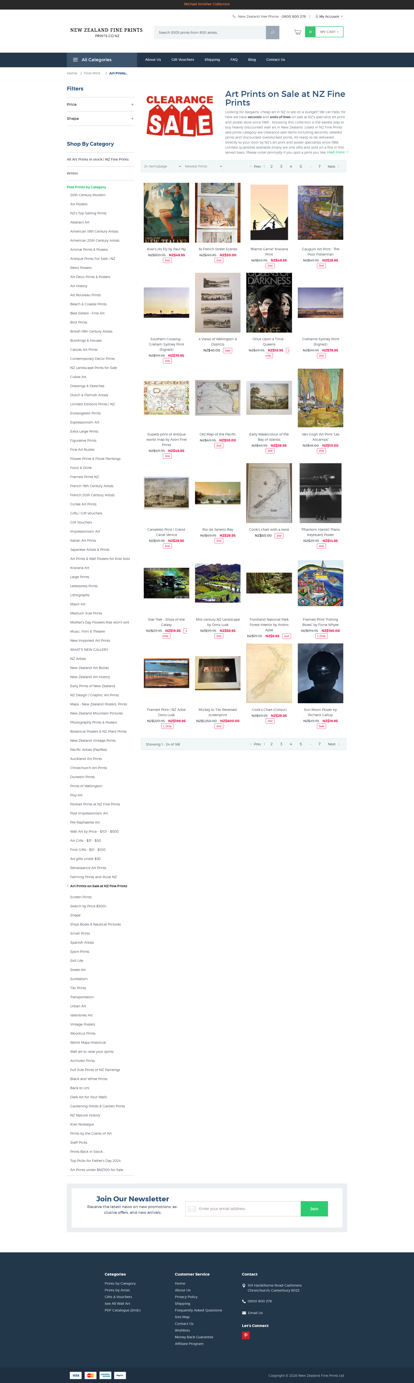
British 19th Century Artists (91, 331)
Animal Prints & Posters (89, 249)
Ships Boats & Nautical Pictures (95, 924)
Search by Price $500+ (88, 906)
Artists (72, 173)
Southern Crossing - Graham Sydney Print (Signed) (166, 344)
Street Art (78, 970)
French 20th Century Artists (92, 495)
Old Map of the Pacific (218, 434)
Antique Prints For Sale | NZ (92, 259)
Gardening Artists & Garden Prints (97, 1106)
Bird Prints (78, 322)
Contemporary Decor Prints (92, 359)
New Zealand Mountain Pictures (96, 713)
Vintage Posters (82, 1024)
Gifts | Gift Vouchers (86, 513)
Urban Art (78, 1006)
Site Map (182, 1317)
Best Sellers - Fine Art (87, 313)
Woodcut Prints (82, 1033)
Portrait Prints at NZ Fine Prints (95, 804)
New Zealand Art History (90, 677)
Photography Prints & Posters (93, 722)
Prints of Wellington (86, 786)
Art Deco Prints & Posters (90, 277)
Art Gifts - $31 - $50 (85, 840)
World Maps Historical (88, 1042)
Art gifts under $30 (85, 859)
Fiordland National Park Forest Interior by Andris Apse (269, 624)
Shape (75, 915)
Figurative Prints (83, 440)
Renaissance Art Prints (88, 868)
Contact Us (275, 59)
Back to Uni (79, 1088)
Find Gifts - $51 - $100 (88, 850)
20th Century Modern (87, 195)
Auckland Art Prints (86, 759)
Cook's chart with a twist (269, 529)
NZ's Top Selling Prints (88, 213)
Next (332, 166)
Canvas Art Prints (84, 349)
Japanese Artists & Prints (89, 549)
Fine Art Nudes (82, 449)
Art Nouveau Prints (85, 295)
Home (180, 1283)
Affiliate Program (189, 1344)
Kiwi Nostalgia (82, 1124)
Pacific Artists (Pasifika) (88, 749)
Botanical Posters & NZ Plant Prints (98, 731)
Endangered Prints (85, 413)
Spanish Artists (82, 942)
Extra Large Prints (84, 431)
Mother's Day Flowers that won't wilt (99, 622)
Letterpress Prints (84, 586)
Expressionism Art (84, 422)
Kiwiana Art (79, 568)
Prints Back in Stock (86, 1151)
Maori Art (77, 604)
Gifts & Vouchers (118, 1297)
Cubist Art (78, 377)
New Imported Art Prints (90, 640)
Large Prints (79, 577)
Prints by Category (120, 1283)
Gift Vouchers (183, 59)
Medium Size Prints (86, 613)
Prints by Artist (117, 1290)
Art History (78, 286)
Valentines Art (81, 1015)
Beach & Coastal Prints (88, 304)
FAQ (234, 59)
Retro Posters (81, 268)
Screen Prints (81, 897)
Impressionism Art (85, 531)
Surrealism (79, 979)
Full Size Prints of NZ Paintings (95, 1070)
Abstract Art (79, 222)
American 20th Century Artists (94, 240)
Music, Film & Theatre (87, 631)
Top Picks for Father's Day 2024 (95, 1161)
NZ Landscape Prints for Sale (93, 368)
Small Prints (80, 933)
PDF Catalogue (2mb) (122, 1310)
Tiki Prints (78, 988)
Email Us (255, 1313)
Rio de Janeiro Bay (217, 529)
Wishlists (182, 1330)
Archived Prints (82, 1061)
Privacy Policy (186, 1297)
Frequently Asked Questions (198, 1310)
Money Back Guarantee (194, 1337)
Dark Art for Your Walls (88, 1097)
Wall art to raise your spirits (92, 1051)
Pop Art (76, 795)
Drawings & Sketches (87, 386)
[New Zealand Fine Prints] (109, 31)
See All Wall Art (117, 1303)
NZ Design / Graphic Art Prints (94, 695)
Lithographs (79, 595)
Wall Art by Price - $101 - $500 (94, 831)
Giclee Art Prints (83, 504)
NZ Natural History (85, 1115)
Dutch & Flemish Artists (89, 395)
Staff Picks (78, 1142)
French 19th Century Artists (91, 486)
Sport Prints (79, 951)
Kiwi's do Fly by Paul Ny (166, 249)
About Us (153, 59)
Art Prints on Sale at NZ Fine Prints (98, 886)
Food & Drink (81, 468)
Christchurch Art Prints (88, 768)
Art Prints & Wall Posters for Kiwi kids (100, 559)
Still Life (76, 961)
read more (336, 152)
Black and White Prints (88, 1079)
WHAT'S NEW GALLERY (89, 649)
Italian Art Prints (83, 540)
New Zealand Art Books (89, 668)
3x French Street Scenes (218, 249)
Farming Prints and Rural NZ (93, 877)
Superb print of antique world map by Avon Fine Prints (166, 439)
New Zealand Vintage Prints (92, 740)
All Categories (95, 59)
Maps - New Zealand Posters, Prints (98, 704)
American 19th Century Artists (94, 231)
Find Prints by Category (86, 187)
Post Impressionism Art (89, 813)
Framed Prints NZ (84, 477)
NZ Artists (78, 659)
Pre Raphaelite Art (85, 822)
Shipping (212, 59)
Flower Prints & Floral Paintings (95, 459)
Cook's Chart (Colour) (269, 710)
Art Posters (78, 204)
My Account (329, 16)
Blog (252, 59)
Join (314, 1208)
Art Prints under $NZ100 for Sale (96, 1170)
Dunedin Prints (82, 777)
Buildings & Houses (86, 340)
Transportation (82, 997)
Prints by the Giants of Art (91, 1133)
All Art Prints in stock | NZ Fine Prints (98, 159)
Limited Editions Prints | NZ (92, 404)
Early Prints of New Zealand (92, 686)
